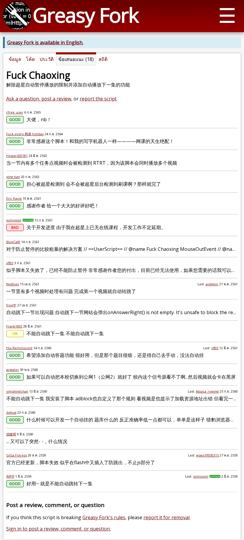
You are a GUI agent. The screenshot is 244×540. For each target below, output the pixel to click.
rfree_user (14, 112)
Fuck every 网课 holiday (25, 134)
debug (11, 412)
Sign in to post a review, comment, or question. (58, 528)
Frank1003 (14, 326)
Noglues (12, 284)
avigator (212, 284)
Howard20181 (17, 155)
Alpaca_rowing (207, 391)
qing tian (13, 176)
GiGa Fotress (16, 455)
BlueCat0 (13, 242)
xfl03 (9, 263)
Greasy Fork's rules (103, 517)
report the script (98, 98)
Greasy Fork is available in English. (45, 42)
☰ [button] (227, 15)
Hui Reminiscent (19, 348)
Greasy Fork (85, 15)
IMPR (10, 476)
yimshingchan (17, 391)
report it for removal (166, 517)
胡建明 (11, 434)
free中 (11, 305)
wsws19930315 (207, 455)
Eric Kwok (14, 198)
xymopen (13, 220)
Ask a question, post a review (38, 98)
